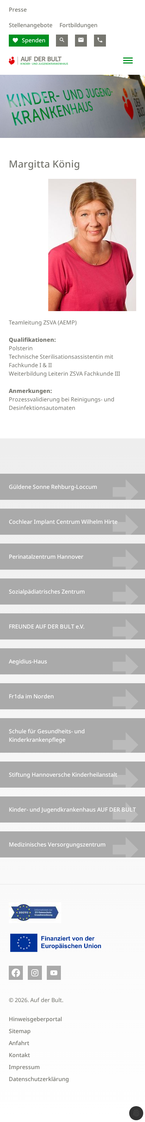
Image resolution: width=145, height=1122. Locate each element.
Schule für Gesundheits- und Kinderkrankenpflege (47, 735)
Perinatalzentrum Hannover (46, 556)
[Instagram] (35, 973)
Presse (18, 9)
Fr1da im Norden (31, 696)
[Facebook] (16, 973)
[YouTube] (54, 973)
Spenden (32, 40)
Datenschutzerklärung (39, 1079)
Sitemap (20, 1031)
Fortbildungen (78, 25)
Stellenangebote (30, 25)
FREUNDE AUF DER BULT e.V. (46, 626)
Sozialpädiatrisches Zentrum (47, 591)
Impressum (24, 1067)
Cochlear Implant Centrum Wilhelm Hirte (63, 522)
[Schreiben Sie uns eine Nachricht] (81, 41)
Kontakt (19, 1055)
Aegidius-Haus (28, 661)
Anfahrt (19, 1043)
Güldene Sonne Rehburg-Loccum (53, 487)
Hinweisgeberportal (35, 1019)
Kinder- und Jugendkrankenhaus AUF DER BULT (72, 809)
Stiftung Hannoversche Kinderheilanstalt (63, 774)
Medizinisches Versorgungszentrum (57, 844)
